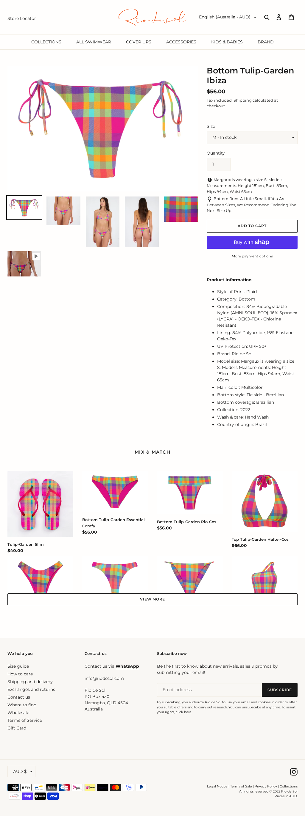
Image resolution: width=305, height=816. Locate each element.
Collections (289, 786)
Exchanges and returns (31, 689)
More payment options (252, 256)
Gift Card (16, 728)
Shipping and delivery (30, 681)
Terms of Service (24, 720)
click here (184, 712)
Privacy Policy (266, 786)
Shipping (243, 100)
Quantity (216, 153)
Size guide (18, 666)
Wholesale (18, 712)
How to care (20, 674)
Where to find (21, 704)
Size (211, 126)
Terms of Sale (241, 786)
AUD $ (20, 771)
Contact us (18, 697)
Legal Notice (217, 786)
